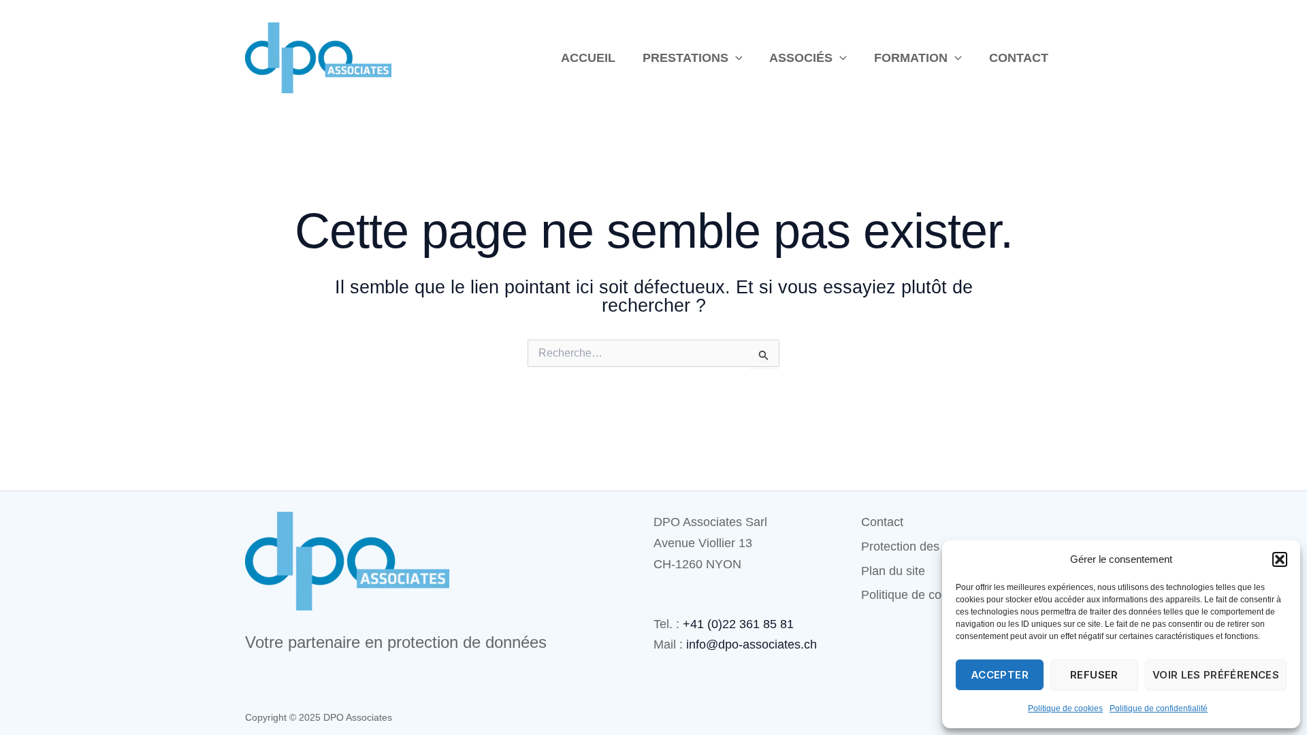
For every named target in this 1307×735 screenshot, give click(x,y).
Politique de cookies (1065, 708)
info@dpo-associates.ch (751, 644)
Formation (911, 58)
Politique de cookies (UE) (930, 595)
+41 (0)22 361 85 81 (738, 624)
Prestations (685, 58)
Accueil (588, 58)
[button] (1280, 559)
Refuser (1094, 674)
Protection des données (925, 546)
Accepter (1000, 674)
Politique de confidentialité (1159, 708)
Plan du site (893, 571)
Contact (1018, 58)
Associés (801, 58)
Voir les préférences (1215, 674)
